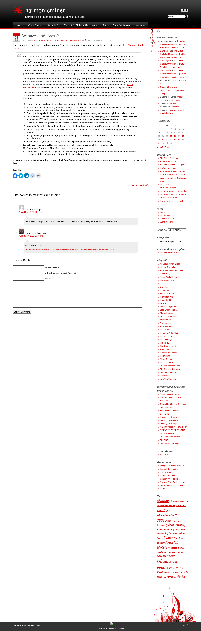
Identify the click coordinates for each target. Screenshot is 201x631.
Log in (163, 212)
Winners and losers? (40, 35)
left (176, 542)
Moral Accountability (168, 316)
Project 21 (164, 343)
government (59, 40)
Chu (162, 87)
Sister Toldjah (166, 359)
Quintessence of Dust (169, 346)
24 (175, 139)
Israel (169, 542)
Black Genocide (167, 280)
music (180, 552)
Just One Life (165, 472)
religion (174, 568)
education (162, 515)
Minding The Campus (169, 424)
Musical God (165, 320)
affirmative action (176, 501)
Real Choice (165, 349)
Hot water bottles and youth (171, 201)
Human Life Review (168, 417)
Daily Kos (164, 287)
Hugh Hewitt (165, 300)
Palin (175, 562)
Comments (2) (137, 185)
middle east (162, 552)
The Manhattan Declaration (171, 485)
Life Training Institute (169, 307)
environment (176, 520)
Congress (169, 505)
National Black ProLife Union (172, 482)
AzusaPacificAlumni (168, 277)
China (185, 501)
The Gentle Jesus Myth (170, 158)
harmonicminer (45, 9)
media (172, 547)
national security (166, 555)
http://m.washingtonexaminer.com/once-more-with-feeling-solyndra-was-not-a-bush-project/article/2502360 (70, 249)
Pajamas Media (167, 326)
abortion (163, 500)
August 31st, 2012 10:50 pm (31, 236)
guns (175, 529)
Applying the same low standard (173, 191)
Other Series (34, 25)
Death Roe (164, 290)
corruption (181, 505)
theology (182, 576)
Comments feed (167, 219)
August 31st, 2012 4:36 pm (30, 212)
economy (38, 40)
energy (168, 520)
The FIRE (164, 440)
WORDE (163, 489)
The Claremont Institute (170, 437)
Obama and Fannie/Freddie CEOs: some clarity (172, 90)
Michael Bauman (167, 313)
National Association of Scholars (174, 427)
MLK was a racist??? (169, 188)
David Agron (165, 51)
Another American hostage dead (174, 165)
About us (140, 25)
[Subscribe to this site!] (184, 11)
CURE (163, 284)
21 (163, 139)
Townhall (164, 376)
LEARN (163, 303)
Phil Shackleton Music (169, 253)
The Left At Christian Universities (80, 25)
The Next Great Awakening (116, 25)
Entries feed (165, 215)
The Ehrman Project (168, 372)
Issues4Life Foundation (170, 469)
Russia (160, 572)
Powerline (164, 330)
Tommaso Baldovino (116, 628)
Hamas (182, 529)
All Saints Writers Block (170, 264)
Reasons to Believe (168, 353)
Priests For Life (166, 336)
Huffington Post (166, 297)
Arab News (165, 454)
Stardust (37, 625)
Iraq (181, 538)
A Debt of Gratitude (168, 161)
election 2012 (48, 40)
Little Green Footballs (169, 310)
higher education (175, 533)
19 (183, 136)
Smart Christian (166, 362)
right (181, 567)
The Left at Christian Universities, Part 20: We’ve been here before (173, 54)
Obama (78, 40)
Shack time (171, 103)
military (172, 552)
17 (175, 136)
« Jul (160, 147)
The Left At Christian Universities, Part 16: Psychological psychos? (173, 64)
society (184, 572)
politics (163, 567)
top (184, 625)
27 (159, 143)
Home (19, 25)
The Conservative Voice (170, 369)
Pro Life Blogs (166, 340)
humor (168, 537)
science (168, 572)
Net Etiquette (165, 323)
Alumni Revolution (168, 267)
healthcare (160, 533)
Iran (176, 538)
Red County (165, 356)
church (160, 505)
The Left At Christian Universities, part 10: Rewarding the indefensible (173, 44)
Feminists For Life (167, 293)
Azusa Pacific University (170, 394)
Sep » (168, 147)
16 (171, 136)
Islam (161, 542)
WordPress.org (166, 222)
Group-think (70, 40)
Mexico (181, 547)
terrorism (169, 576)
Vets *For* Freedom (168, 379)
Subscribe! (52, 25)
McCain (162, 547)
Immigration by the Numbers (172, 466)
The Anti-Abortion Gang (170, 366)
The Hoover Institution (169, 443)
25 (179, 139)
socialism (176, 572)
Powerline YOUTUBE (169, 333)
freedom (161, 525)
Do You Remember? (169, 168)
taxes (159, 576)
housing (160, 538)
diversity (162, 510)
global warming (176, 525)
